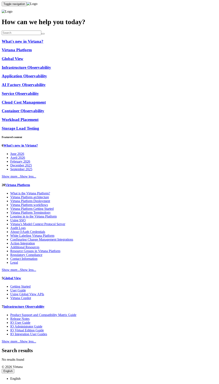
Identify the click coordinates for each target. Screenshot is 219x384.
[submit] (43, 33)
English (8, 371)
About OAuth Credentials (27, 232)
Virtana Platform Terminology (30, 212)
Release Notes (20, 319)
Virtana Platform (17, 185)
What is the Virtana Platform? (30, 193)
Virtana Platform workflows (29, 205)
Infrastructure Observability (23, 306)
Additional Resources (24, 247)
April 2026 (17, 157)
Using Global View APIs (27, 294)
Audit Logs (18, 228)
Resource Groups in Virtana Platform (35, 251)
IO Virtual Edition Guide (27, 330)
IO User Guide (20, 322)
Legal (14, 262)
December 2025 (21, 165)
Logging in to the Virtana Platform (33, 216)
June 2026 (17, 154)
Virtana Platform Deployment (30, 201)
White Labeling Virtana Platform (32, 235)
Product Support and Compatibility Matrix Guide (43, 315)
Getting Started (20, 286)
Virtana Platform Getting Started (32, 208)
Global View (12, 278)
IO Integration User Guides (28, 334)
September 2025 (21, 169)
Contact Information (23, 258)
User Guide (18, 290)
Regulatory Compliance (26, 255)
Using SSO (18, 220)
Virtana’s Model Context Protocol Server (37, 224)
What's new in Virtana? (20, 145)
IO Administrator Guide (26, 326)
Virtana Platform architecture (29, 197)
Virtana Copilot (20, 298)
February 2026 (20, 161)
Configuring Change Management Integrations (41, 239)
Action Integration (22, 243)
